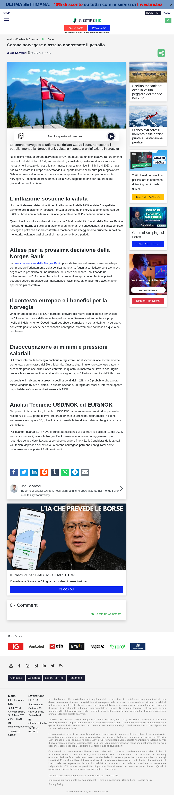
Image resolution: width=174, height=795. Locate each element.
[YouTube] (11, 665)
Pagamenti (76, 677)
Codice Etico (128, 780)
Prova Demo (99, 27)
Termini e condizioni (109, 780)
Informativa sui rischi (99, 775)
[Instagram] (27, 665)
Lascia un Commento (108, 614)
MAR (115, 775)
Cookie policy (145, 780)
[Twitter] (24, 472)
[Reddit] (44, 472)
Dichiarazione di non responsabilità (67, 775)
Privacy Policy (55, 784)
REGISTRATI (153, 13)
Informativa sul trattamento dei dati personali (72, 780)
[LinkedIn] (34, 472)
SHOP (6, 13)
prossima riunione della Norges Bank (37, 263)
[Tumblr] (55, 472)
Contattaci (16, 677)
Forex (51, 39)
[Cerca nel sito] (168, 20)
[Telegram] (75, 472)
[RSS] (61, 665)
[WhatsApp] (65, 472)
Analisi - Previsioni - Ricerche (22, 39)
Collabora (34, 677)
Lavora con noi (54, 677)
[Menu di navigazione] (5, 20)
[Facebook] (14, 472)
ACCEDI (167, 13)
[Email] (85, 472)
